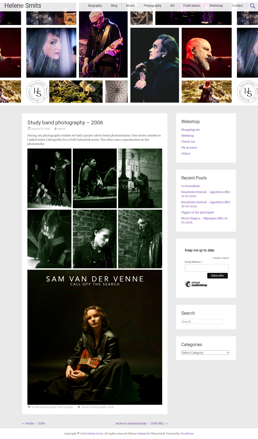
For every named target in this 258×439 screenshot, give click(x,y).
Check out (188, 141)
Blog (114, 5)
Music (130, 5)
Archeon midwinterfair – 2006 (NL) (141, 423)
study (110, 407)
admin (61, 128)
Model (85, 407)
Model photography (44, 407)
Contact (237, 5)
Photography (152, 5)
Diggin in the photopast (197, 212)
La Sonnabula (190, 186)
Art (172, 5)
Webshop (216, 5)
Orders (185, 153)
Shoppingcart (190, 129)
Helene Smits (22, 5)
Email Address (194, 262)
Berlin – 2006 (33, 423)
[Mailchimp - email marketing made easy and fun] (196, 287)
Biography (95, 5)
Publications (192, 5)
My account (189, 147)
